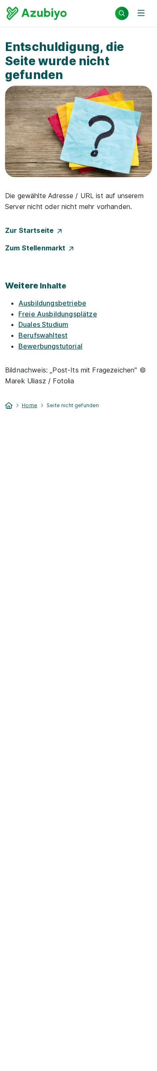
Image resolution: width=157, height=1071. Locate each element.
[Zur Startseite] (37, 13)
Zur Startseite (31, 230)
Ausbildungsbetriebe (52, 303)
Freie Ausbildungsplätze (57, 314)
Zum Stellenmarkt (37, 248)
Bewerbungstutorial (50, 346)
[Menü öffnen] (141, 13)
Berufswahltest (42, 335)
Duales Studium (43, 324)
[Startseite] (9, 404)
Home (29, 405)
